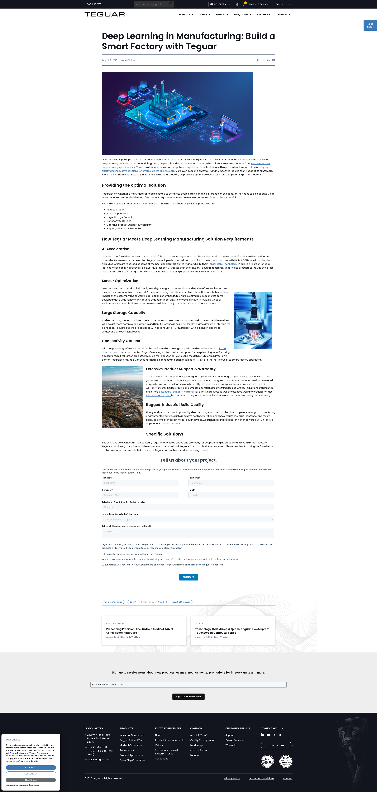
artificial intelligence (113, 602)
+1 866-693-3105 (93, 4)
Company (282, 14)
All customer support (158, 395)
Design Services (234, 740)
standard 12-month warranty (177, 391)
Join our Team (198, 750)
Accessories (127, 750)
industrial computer (181, 602)
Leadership (196, 745)
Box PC (133, 602)
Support (230, 735)
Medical (220, 14)
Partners (262, 14)
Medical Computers (131, 745)
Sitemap (287, 778)
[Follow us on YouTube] (268, 735)
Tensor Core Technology (222, 264)
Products (126, 728)
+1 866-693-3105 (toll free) (100, 752)
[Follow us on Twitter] (280, 735)
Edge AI (203, 14)
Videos (159, 745)
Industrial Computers (132, 735)
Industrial (185, 14)
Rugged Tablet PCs (131, 740)
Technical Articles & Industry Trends (166, 751)
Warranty (231, 745)
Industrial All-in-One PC (153, 602)
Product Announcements (169, 740)
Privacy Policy (232, 778)
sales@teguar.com (99, 759)
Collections (161, 758)
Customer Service (237, 728)
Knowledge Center (168, 728)
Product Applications (132, 755)
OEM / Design (241, 14)
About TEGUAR (198, 735)
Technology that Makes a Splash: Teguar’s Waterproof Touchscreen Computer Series (232, 631)
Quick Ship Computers (132, 760)
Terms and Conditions (261, 778)
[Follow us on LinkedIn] (262, 735)
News (158, 735)
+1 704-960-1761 (97, 747)
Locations (195, 755)
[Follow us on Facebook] (274, 735)
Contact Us (276, 745)
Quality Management (202, 740)
